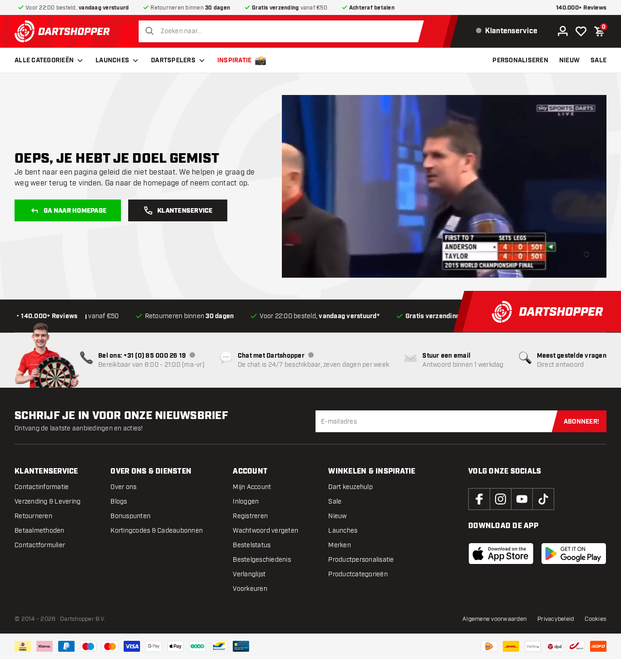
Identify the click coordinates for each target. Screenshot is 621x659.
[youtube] (522, 499)
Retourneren (33, 516)
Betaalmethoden (40, 530)
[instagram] (500, 499)
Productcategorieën (358, 574)
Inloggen (246, 501)
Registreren (250, 516)
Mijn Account (252, 487)
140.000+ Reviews (581, 8)
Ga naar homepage (75, 211)
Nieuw (337, 516)
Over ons (123, 487)
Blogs (118, 501)
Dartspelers (173, 60)
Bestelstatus (251, 545)
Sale (334, 501)
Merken (339, 545)
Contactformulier (40, 545)
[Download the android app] (573, 553)
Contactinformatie (42, 487)
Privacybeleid (555, 619)
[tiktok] (543, 499)
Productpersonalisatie (361, 560)
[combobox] (283, 31)
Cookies (595, 619)
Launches (112, 60)
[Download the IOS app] (501, 553)
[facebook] (479, 499)
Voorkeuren (250, 589)
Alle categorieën (44, 60)
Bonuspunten (130, 516)
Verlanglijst (249, 574)
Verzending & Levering (47, 501)
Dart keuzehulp (350, 487)
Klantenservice (185, 211)
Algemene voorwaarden (494, 619)
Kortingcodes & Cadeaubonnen (156, 530)
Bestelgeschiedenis (262, 560)
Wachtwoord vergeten (265, 530)
